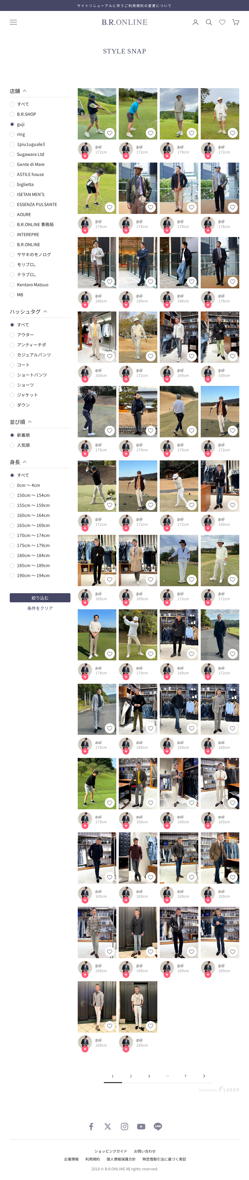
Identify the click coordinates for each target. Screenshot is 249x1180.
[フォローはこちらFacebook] (91, 1126)
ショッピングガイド (110, 1151)
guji (98, 146)
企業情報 (71, 1158)
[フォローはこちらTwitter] (107, 1126)
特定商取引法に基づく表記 (164, 1158)
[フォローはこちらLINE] (157, 1126)
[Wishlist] (222, 22)
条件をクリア (40, 608)
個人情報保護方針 (121, 1158)
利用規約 (92, 1158)
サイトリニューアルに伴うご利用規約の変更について (124, 5)
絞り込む (40, 598)
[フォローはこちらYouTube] (141, 1126)
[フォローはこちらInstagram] (124, 1126)
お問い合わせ (145, 1151)
